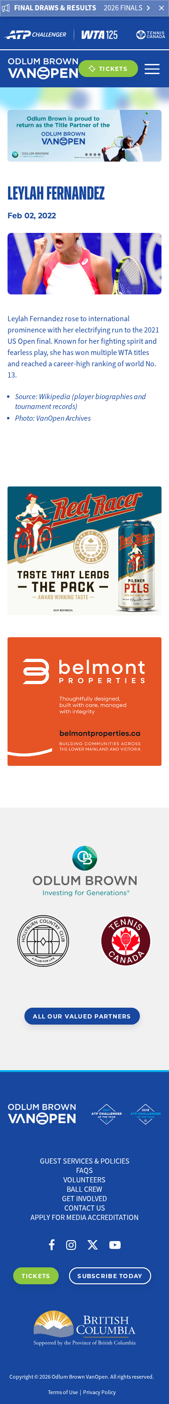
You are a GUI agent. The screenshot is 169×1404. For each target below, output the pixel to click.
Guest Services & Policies (85, 1161)
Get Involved (84, 1198)
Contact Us (84, 1208)
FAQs (84, 1170)
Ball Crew (84, 1189)
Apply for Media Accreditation (84, 1217)
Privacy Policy (99, 1392)
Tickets (113, 68)
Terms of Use (63, 1392)
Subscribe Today (109, 1276)
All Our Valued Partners (82, 1016)
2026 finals (123, 8)
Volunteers (84, 1180)
